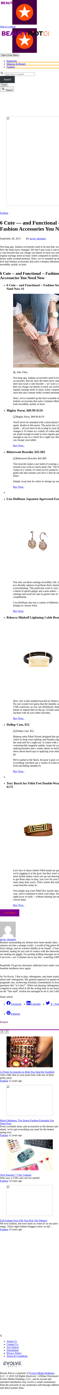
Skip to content (8, 26)
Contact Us (12, 1344)
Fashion (11, 66)
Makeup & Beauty (16, 63)
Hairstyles (12, 61)
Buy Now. (19, 445)
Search (7, 79)
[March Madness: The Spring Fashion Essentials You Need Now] (30, 1115)
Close (4, 84)
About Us (12, 1341)
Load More (9, 912)
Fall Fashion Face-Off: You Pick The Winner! (23, 1220)
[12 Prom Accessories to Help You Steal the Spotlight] (30, 1066)
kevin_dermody (38, 238)
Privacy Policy (14, 1353)
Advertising (13, 1350)
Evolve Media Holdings (41, 1373)
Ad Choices (13, 1347)
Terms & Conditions (17, 1356)
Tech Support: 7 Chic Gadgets (15, 1175)
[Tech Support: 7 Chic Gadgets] (30, 1169)
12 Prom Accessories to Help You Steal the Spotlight (27, 1072)
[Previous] (2, 1032)
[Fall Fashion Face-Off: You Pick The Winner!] (30, 1215)
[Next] (7, 1032)
